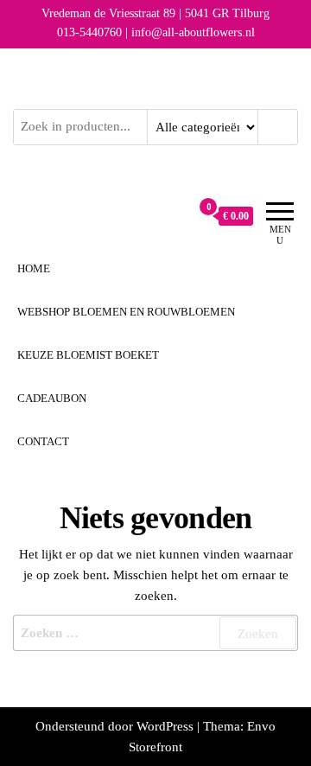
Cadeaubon (51, 398)
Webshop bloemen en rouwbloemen (126, 311)
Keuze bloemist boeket (88, 354)
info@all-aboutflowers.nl (193, 32)
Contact (43, 441)
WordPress (165, 726)
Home (33, 268)
